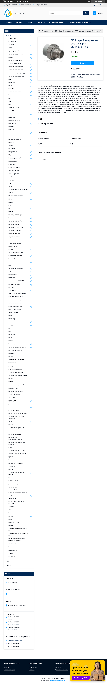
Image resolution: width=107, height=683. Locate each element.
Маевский (11, 82)
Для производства (14, 484)
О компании (33, 667)
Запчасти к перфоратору (16, 73)
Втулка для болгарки (15, 215)
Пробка (10, 265)
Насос (10, 95)
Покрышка (11, 126)
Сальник (11, 110)
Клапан (10, 341)
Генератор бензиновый (15, 463)
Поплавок (11, 366)
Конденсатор (12, 152)
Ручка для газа (13, 410)
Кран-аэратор (13, 388)
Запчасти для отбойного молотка (16, 443)
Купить (83, 63)
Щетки (10, 85)
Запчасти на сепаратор (16, 431)
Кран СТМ (11, 164)
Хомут (10, 192)
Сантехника (12, 38)
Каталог (19, 22)
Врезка (10, 457)
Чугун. (10, 421)
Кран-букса (12, 363)
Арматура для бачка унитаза (18, 51)
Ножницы (11, 88)
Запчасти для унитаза (15, 133)
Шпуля (10, 211)
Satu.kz (63, 678)
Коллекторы (12, 41)
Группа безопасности (15, 139)
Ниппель (11, 378)
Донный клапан (13, 404)
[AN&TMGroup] (8, 17)
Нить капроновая (14, 547)
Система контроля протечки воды (17, 529)
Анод (10, 48)
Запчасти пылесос (14, 233)
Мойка (10, 525)
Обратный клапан (14, 237)
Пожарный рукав (13, 522)
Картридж (11, 148)
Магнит (10, 315)
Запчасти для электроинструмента (15, 438)
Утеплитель (12, 466)
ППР (56, 31)
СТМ (9, 183)
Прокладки (12, 400)
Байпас (10, 57)
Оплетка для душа (14, 243)
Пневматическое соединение (17, 413)
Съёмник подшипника (15, 372)
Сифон (10, 249)
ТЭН (9, 271)
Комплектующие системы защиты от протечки (16, 539)
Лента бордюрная (14, 174)
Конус (10, 513)
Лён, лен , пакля (13, 170)
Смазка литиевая (14, 394)
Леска (10, 322)
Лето (9, 98)
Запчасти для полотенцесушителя (15, 488)
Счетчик (11, 180)
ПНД (9, 208)
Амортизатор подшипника (17, 293)
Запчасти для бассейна (16, 391)
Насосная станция (14, 120)
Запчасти (11, 44)
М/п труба (11, 278)
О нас (30, 22)
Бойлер (10, 424)
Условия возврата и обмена (79, 22)
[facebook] (38, 119)
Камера (10, 337)
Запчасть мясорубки (15, 221)
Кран (10, 447)
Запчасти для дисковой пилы (18, 385)
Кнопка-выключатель (15, 369)
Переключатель (13, 481)
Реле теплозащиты (14, 434)
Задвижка (11, 142)
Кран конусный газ (14, 167)
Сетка (10, 240)
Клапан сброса (13, 259)
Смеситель (12, 290)
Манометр (11, 319)
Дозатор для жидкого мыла (17, 492)
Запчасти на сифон (14, 303)
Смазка (10, 477)
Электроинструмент (14, 63)
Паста (10, 331)
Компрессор (12, 117)
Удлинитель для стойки (16, 359)
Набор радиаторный (15, 255)
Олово (10, 325)
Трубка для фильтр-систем (17, 453)
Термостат (11, 460)
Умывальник (12, 544)
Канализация (12, 274)
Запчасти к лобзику (14, 300)
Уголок (10, 495)
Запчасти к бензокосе (15, 66)
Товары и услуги (47, 31)
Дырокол (11, 506)
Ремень (10, 202)
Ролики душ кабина (14, 284)
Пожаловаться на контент (58, 680)
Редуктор (11, 334)
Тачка (10, 510)
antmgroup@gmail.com (15, 640)
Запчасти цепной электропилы (18, 189)
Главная (9, 22)
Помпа (10, 469)
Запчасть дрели (13, 224)
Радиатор (11, 218)
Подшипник (12, 123)
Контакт (10, 519)
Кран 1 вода (12, 161)
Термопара (12, 498)
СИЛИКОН (11, 556)
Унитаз (10, 553)
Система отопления (14, 262)
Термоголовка (13, 312)
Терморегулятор (13, 107)
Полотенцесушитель (15, 306)
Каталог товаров (9, 670)
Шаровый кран (13, 155)
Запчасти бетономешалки (16, 450)
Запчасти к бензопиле (15, 70)
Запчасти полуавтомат (16, 268)
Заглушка (11, 397)
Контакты (41, 22)
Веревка (11, 356)
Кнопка (10, 205)
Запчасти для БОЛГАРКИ (16, 281)
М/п (9, 104)
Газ (9, 328)
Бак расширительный (15, 60)
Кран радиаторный (14, 158)
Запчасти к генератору (15, 227)
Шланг (10, 199)
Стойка (10, 177)
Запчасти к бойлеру (15, 230)
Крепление (11, 287)
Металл (10, 516)
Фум (9, 101)
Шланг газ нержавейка (15, 196)
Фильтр (10, 145)
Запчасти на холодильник (16, 347)
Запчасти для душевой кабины (16, 473)
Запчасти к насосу (14, 92)
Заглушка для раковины (16, 252)
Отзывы (8, 566)
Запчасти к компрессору (16, 76)
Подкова (11, 353)
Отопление (12, 136)
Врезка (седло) (13, 246)
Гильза (10, 381)
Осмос (10, 407)
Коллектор (11, 344)
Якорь (10, 186)
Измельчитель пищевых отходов (16, 502)
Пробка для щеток (14, 309)
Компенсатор (12, 550)
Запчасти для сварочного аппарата (16, 417)
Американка (69, 31)
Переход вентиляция (15, 350)
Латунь (10, 114)
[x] (41, 119)
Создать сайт (18, 1)
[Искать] (86, 13)
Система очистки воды (15, 296)
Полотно (11, 129)
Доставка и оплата (56, 22)
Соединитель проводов (16, 428)
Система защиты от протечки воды (18, 534)
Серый (61, 31)
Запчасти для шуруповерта (17, 375)
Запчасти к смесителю (15, 54)
